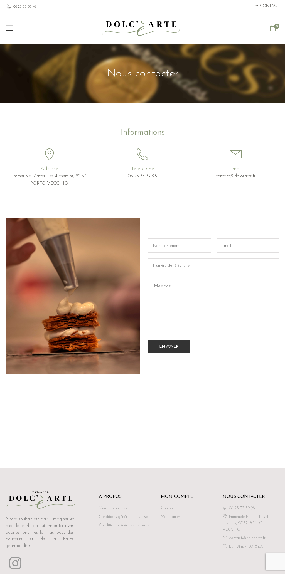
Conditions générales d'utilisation (126, 517)
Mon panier (170, 517)
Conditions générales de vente (124, 525)
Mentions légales (113, 508)
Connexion (169, 508)
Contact (269, 6)
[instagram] (15, 563)
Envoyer (169, 347)
